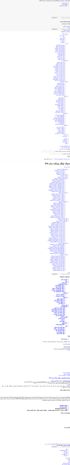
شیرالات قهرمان (61, 132)
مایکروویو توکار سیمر (60, 121)
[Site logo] (63, 11)
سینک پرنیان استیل (60, 85)
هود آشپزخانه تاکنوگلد (60, 49)
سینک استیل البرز (61, 83)
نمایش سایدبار (67, 346)
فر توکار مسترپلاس (60, 110)
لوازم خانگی (64, 317)
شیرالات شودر (61, 130)
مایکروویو (64, 323)
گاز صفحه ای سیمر (60, 73)
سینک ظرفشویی (62, 284)
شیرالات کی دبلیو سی (60, 133)
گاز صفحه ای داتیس (60, 71)
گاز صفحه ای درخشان (59, 72)
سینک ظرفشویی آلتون (59, 87)
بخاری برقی (62, 35)
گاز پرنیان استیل (61, 62)
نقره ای (65, 339)
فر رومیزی (64, 305)
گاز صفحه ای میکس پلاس (59, 79)
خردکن (63, 40)
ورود (68, 156)
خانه (69, 341)
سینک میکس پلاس (60, 94)
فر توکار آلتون (61, 97)
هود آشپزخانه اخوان (60, 46)
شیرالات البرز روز (60, 127)
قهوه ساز (62, 42)
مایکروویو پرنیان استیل (59, 117)
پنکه (64, 37)
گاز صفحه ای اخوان (60, 64)
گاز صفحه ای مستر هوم (59, 76)
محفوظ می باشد (50, 443)
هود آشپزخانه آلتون (60, 45)
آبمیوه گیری (62, 39)
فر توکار (65, 297)
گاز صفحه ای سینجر (59, 314)
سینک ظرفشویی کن (60, 89)
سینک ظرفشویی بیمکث (59, 91)
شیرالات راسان (61, 129)
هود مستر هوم (61, 59)
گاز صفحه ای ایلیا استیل (59, 67)
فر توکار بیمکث (61, 103)
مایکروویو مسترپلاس (60, 124)
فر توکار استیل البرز (60, 100)
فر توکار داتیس (61, 106)
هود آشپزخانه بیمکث (60, 47)
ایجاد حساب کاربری (63, 149)
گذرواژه (66, 153)
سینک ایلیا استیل (61, 84)
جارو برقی (62, 38)
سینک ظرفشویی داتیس (59, 92)
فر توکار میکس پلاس (60, 112)
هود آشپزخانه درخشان (60, 51)
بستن (69, 272)
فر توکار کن (62, 109)
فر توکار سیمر (61, 108)
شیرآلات (65, 293)
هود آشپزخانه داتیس (60, 50)
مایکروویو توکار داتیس (60, 120)
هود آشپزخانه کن (61, 52)
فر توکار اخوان (61, 99)
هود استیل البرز (61, 54)
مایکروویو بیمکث (61, 116)
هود (66, 326)
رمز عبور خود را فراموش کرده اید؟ (62, 159)
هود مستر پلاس (61, 58)
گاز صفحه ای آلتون (60, 63)
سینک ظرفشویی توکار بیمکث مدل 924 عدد (58, 383)
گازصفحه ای (64, 306)
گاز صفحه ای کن (61, 75)
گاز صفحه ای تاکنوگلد (60, 70)
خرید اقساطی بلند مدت (64, 146)
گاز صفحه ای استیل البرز (59, 66)
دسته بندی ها (67, 166)
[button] (68, 384)
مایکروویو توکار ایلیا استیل (59, 118)
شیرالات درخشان (61, 128)
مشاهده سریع (67, 374)
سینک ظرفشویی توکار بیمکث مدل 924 (59, 378)
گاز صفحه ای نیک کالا (60, 80)
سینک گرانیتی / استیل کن (59, 93)
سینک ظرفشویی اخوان (59, 88)
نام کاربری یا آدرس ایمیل (62, 151)
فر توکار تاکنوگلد (61, 105)
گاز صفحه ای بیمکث (60, 68)
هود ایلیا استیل (61, 55)
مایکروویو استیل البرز (60, 115)
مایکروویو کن (62, 122)
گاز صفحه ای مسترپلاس (59, 77)
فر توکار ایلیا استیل (60, 101)
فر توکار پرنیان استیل (60, 104)
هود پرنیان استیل (61, 56)
